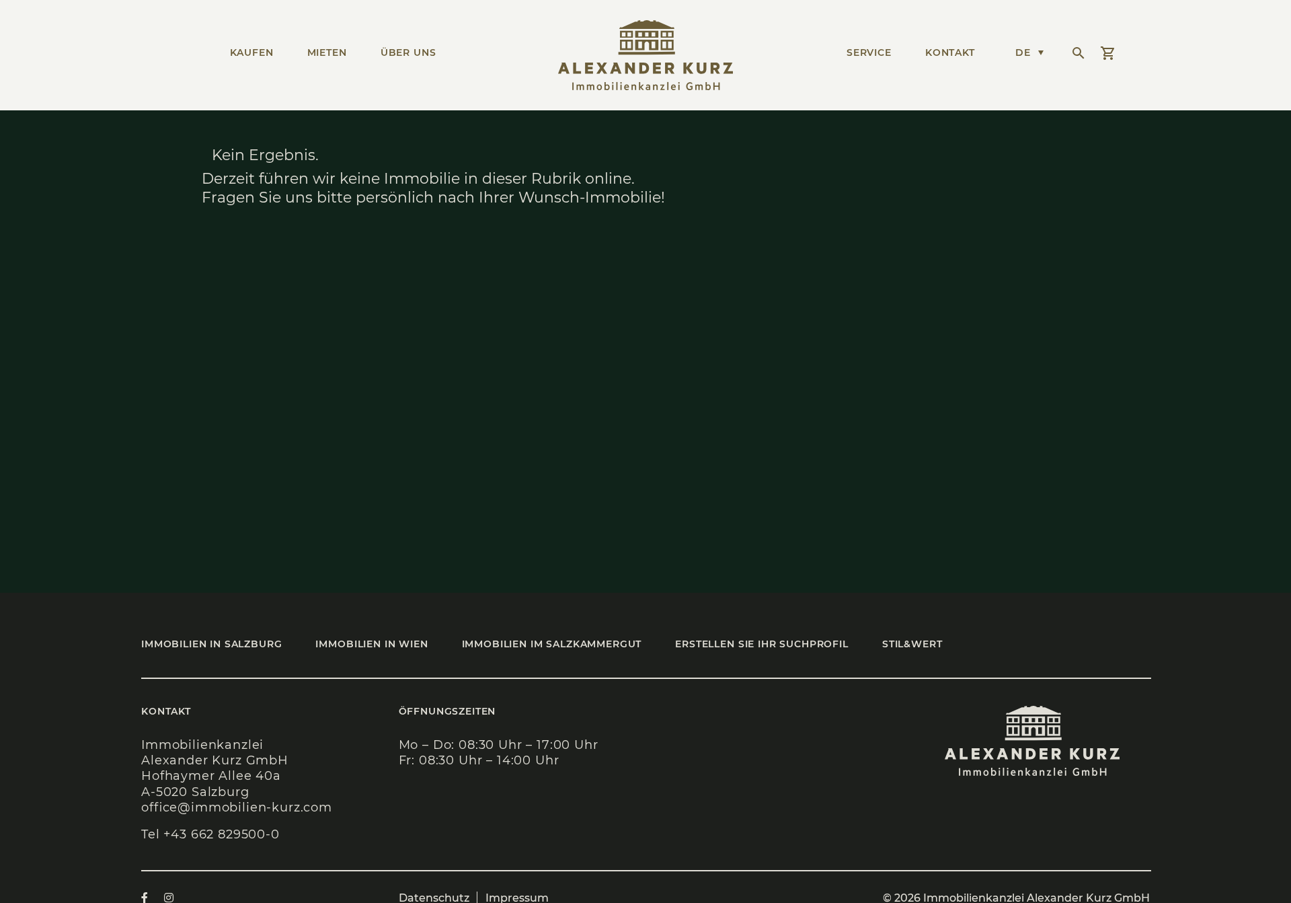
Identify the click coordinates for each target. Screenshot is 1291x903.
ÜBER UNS (408, 52)
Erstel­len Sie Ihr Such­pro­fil (762, 644)
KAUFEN (252, 52)
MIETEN (327, 52)
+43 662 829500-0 (221, 834)
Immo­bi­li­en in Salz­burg (211, 644)
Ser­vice (869, 52)
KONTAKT (950, 52)
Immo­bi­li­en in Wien (371, 644)
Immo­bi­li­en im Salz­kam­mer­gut (552, 644)
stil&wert (912, 644)
